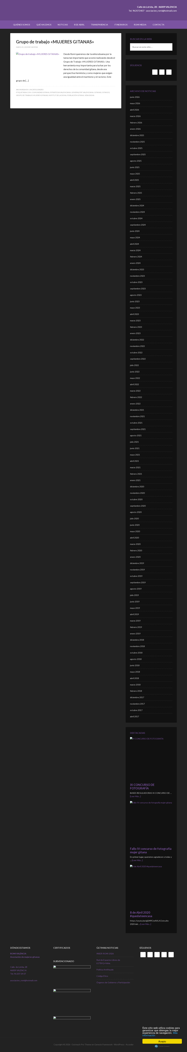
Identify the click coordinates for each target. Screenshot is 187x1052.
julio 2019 (134, 595)
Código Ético (102, 976)
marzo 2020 (135, 544)
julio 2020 (134, 518)
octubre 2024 (136, 218)
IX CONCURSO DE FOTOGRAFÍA (142, 786)
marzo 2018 (135, 684)
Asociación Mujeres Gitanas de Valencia (35, 10)
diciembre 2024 (137, 205)
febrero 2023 (136, 327)
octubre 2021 (136, 422)
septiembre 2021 (138, 429)
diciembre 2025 (137, 135)
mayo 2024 (135, 237)
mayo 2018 (135, 672)
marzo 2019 (135, 620)
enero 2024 (135, 263)
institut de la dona (57, 95)
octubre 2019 (136, 576)
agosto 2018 (136, 659)
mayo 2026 (135, 103)
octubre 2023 (136, 282)
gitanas (97, 92)
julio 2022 (134, 365)
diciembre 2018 (137, 640)
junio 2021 (135, 448)
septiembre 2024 (138, 225)
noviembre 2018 (137, 646)
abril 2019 (134, 614)
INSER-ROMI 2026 (105, 953)
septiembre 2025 (138, 154)
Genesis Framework (103, 1044)
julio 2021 (134, 442)
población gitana (75, 95)
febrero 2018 (136, 691)
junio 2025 (135, 167)
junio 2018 (135, 665)
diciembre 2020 (137, 486)
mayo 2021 (135, 454)
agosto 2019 (136, 588)
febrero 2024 (136, 256)
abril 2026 (134, 109)
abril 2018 (134, 678)
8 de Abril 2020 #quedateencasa (141, 914)
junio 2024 (135, 231)
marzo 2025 (135, 186)
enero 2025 (135, 199)
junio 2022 (135, 371)
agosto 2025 (136, 161)
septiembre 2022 (138, 359)
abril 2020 (134, 537)
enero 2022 (135, 403)
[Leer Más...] (135, 796)
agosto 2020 (136, 512)
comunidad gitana (40, 92)
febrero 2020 (136, 550)
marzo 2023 (135, 320)
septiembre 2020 (138, 506)
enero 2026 (135, 129)
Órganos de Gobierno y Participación (113, 982)
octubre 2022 (136, 352)
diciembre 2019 (137, 563)
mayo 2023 (135, 307)
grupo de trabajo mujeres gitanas (32, 95)
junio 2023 (135, 301)
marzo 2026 (135, 116)
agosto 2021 (136, 435)
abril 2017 (134, 716)
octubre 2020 (136, 499)
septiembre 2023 (138, 288)
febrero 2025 (136, 193)
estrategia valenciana (60, 92)
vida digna (89, 95)
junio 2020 (135, 525)
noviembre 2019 (137, 569)
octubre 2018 (136, 652)
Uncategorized (36, 89)
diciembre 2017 (137, 697)
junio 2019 (135, 601)
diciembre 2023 (137, 269)
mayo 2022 (135, 378)
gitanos (106, 92)
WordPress (119, 1044)
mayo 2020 (135, 531)
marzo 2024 (135, 250)
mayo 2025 (135, 173)
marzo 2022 (135, 390)
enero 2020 (135, 557)
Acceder (130, 1044)
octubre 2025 (136, 148)
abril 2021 (134, 461)
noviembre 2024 (137, 212)
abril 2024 (134, 244)
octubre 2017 (136, 710)
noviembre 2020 (137, 493)
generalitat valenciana (82, 92)
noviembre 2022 (137, 346)
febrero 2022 (136, 397)
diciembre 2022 (137, 339)
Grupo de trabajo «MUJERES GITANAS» (55, 41)
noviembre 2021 (137, 416)
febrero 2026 (136, 122)
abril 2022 (134, 384)
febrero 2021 (136, 474)
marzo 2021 (135, 467)
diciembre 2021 (137, 410)
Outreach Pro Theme (81, 1044)
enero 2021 (135, 480)
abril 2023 (134, 314)
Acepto (162, 1041)
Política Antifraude (105, 969)
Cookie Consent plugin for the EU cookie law (162, 1046)
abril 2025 (134, 180)
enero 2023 (135, 333)
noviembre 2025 (137, 141)
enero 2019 (135, 633)
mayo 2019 (135, 608)
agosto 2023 (136, 295)
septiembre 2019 (138, 582)
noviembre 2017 (137, 704)
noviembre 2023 (137, 276)
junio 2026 (135, 97)
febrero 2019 (136, 627)
